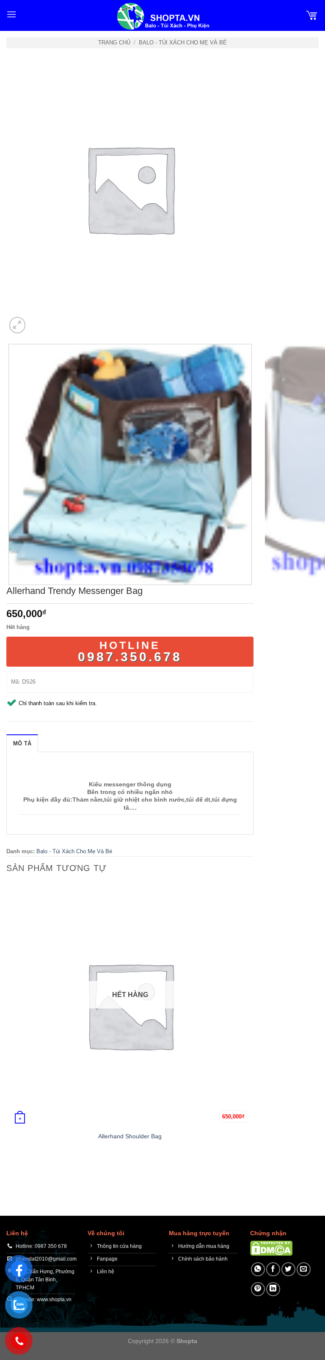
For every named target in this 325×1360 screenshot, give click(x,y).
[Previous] (10, 1171)
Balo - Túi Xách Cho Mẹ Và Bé (183, 42)
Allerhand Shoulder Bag (130, 1136)
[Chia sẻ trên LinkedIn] (273, 1289)
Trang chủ (114, 42)
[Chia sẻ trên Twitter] (288, 1269)
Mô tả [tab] (22, 743)
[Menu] (11, 14)
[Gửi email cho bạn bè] (304, 1269)
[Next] (38, 320)
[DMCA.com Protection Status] (271, 1248)
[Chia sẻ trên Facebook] (273, 1269)
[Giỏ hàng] (312, 14)
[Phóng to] (17, 325)
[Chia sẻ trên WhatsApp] (258, 1269)
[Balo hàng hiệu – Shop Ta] (162, 16)
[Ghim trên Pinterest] (258, 1289)
